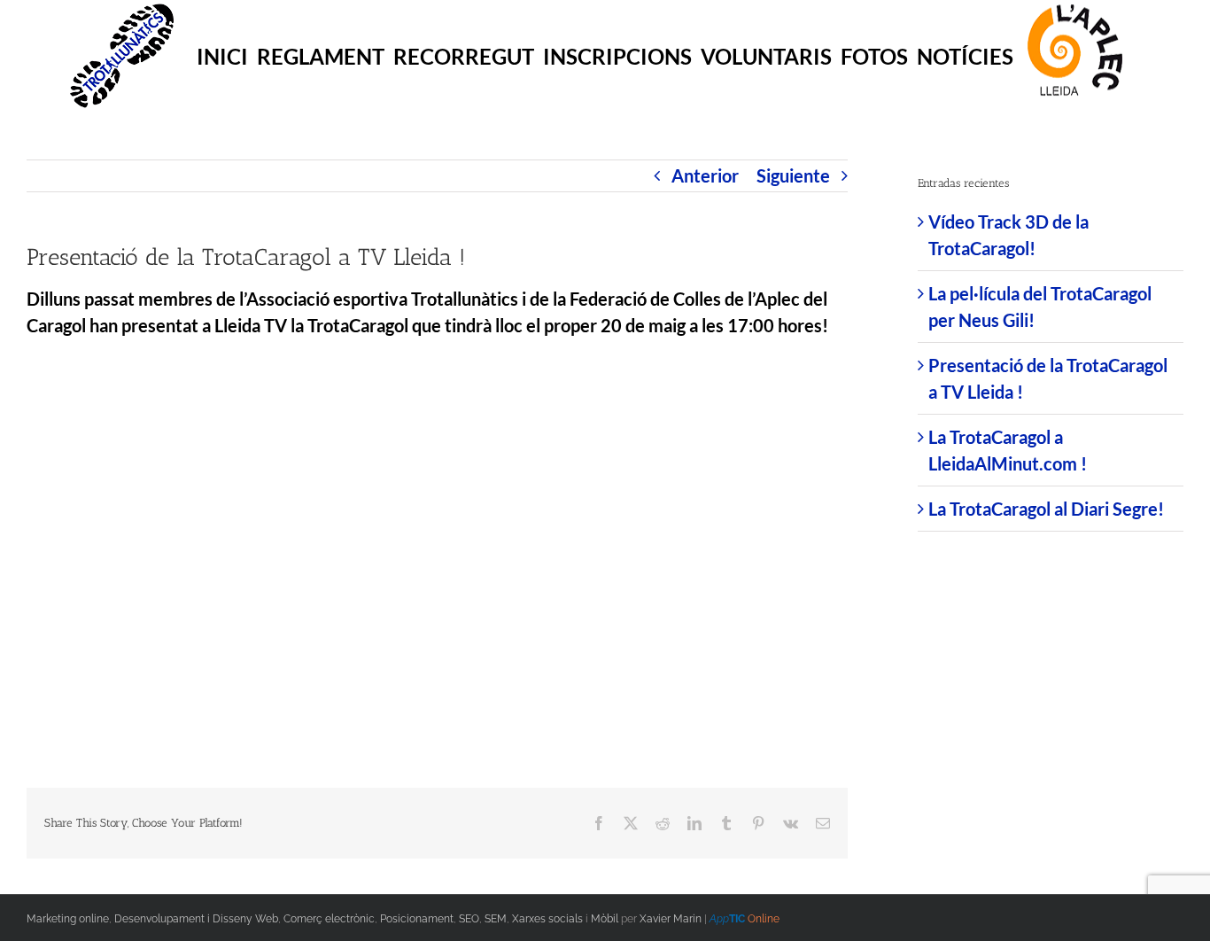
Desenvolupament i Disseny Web (196, 919)
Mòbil (604, 919)
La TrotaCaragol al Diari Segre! (1046, 508)
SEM (496, 919)
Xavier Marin (671, 919)
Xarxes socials (547, 919)
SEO (469, 919)
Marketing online (68, 919)
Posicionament (417, 919)
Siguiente (793, 175)
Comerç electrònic (329, 919)
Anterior (705, 175)
